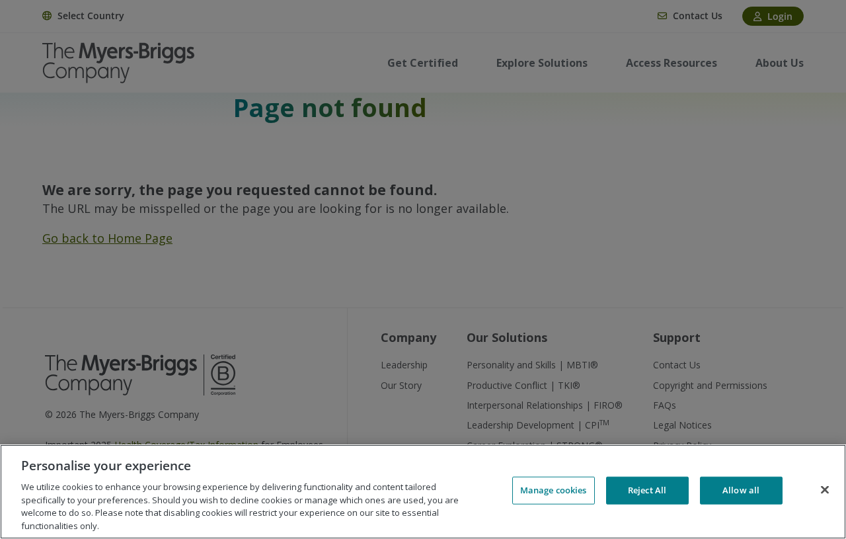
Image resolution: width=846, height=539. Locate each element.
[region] (423, 491)
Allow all (740, 490)
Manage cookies (553, 490)
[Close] (824, 490)
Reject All (647, 490)
